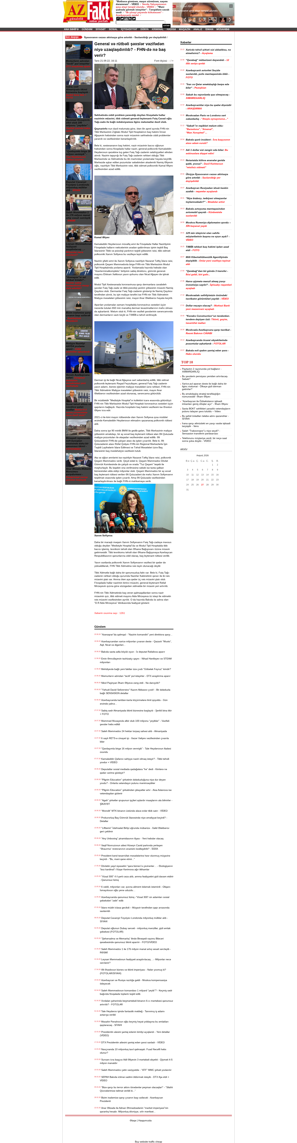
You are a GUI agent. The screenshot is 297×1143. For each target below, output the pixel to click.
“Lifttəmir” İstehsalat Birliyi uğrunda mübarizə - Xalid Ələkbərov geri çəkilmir (134, 830)
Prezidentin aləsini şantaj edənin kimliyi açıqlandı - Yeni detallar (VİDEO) (135, 1034)
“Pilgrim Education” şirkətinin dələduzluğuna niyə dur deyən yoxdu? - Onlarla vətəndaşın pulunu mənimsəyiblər (133, 781)
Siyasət (101, 29)
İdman (209, 29)
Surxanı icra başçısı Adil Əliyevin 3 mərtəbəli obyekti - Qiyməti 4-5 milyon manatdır (136, 1061)
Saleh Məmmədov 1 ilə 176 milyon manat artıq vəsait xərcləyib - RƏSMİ (135, 951)
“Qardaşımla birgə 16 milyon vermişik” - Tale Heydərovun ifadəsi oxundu (135, 750)
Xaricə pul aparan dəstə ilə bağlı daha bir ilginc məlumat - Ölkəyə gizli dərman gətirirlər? (204, 386)
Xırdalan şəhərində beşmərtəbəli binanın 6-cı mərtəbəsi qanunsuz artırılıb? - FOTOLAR (136, 1002)
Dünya (144, 29)
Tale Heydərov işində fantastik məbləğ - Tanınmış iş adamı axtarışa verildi (132, 1013)
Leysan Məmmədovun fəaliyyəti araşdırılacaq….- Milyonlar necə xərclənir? (135, 961)
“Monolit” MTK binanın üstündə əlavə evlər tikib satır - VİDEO (134, 810)
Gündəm (87, 29)
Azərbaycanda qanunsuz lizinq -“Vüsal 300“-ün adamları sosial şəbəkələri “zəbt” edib (134, 899)
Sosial (113, 29)
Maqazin (184, 29)
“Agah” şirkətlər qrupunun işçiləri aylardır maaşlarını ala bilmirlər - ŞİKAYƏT (136, 802)
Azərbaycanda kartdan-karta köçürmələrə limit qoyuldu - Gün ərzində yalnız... (134, 702)
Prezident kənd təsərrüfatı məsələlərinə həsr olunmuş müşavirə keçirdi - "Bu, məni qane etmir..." (135, 857)
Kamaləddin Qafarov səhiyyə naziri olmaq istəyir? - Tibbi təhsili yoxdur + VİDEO (134, 760)
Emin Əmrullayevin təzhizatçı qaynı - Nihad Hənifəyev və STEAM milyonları (136, 660)
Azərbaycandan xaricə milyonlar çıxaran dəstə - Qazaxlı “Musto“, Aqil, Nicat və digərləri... (136, 643)
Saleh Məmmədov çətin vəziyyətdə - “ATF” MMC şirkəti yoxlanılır (136, 1070)
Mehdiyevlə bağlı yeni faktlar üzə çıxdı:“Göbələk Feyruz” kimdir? (135, 669)
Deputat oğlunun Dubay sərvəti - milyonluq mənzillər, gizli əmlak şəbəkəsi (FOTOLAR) (135, 930)
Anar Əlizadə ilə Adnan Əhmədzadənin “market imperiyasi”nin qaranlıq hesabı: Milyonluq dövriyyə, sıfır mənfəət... (134, 1110)
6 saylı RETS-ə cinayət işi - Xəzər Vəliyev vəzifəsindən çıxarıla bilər (134, 740)
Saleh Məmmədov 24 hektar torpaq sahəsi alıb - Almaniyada (133, 731)
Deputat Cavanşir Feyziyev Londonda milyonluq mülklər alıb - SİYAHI (134, 920)
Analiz (197, 29)
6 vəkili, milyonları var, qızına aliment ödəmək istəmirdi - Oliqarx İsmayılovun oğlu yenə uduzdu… (135, 888)
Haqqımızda (145, 1120)
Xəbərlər (185, 42)
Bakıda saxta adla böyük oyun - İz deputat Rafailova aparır (132, 651)
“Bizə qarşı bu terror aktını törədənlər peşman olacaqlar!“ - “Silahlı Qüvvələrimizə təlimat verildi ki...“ (136, 1089)
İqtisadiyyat (129, 29)
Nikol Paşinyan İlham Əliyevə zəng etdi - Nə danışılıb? (130, 682)
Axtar (166, 26)
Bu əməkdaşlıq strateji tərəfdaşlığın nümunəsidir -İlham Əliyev (201, 395)
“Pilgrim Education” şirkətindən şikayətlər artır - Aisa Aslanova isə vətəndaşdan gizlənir (136, 792)
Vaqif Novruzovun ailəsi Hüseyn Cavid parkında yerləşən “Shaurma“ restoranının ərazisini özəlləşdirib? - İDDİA (131, 847)
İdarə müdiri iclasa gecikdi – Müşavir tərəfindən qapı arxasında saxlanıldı (134, 909)
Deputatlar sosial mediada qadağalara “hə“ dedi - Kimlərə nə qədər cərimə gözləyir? (133, 771)
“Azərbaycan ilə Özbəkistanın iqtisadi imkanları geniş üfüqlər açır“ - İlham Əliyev (205, 402)
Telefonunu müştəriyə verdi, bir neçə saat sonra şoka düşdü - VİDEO (204, 439)
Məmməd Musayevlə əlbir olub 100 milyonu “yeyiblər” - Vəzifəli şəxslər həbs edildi (134, 722)
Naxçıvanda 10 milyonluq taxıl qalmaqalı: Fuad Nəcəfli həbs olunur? (133, 1051)
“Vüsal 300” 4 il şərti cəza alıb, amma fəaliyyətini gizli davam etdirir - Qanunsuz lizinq (136, 878)
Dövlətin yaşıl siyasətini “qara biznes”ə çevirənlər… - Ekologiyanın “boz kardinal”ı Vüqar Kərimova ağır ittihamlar (136, 868)
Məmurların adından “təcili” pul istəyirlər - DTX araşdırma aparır (135, 676)
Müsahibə (222, 29)
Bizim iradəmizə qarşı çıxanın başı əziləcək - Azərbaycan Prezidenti (131, 1099)
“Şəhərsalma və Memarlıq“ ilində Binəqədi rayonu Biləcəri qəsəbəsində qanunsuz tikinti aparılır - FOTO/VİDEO (132, 940)
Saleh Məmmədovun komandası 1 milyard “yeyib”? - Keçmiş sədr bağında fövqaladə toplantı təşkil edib (136, 992)
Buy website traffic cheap (148, 1141)
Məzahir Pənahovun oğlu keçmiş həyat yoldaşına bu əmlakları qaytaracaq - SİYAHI (134, 1023)
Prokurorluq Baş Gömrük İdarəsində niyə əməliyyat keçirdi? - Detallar (133, 819)
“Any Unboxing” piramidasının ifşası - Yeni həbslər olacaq (131, 838)
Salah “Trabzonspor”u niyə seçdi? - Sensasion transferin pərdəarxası (201, 432)
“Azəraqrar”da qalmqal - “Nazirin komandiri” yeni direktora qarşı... (136, 634)
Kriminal (158, 29)
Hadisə (171, 29)
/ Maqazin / (180, 6)
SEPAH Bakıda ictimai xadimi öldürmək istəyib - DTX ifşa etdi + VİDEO (134, 1079)
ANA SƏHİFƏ (71, 29)
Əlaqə (133, 1120)
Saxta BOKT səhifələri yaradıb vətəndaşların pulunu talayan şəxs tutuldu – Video (206, 410)
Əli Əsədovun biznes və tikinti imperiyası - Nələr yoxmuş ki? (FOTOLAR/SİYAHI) (133, 971)
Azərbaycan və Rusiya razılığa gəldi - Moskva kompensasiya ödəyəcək (133, 982)
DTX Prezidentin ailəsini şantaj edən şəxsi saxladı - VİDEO (132, 1042)
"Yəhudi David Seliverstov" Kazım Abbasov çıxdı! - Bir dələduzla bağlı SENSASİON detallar (135, 691)
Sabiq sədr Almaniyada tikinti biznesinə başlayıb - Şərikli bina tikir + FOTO (136, 712)
